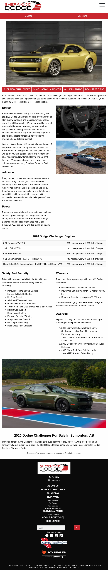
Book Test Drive (94, 89)
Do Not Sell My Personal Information (82, 565)
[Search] (77, 527)
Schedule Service (53, 514)
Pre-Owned (53, 503)
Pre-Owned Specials (53, 508)
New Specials (53, 505)
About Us (53, 486)
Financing (53, 493)
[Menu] (102, 5)
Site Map (57, 565)
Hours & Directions (53, 489)
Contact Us (12, 565)
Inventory (53, 497)
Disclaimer (53, 521)
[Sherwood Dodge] (23, 6)
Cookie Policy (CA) (53, 517)
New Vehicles (53, 500)
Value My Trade (73, 89)
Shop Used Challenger (47, 89)
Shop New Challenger (17, 89)
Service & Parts (53, 511)
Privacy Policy (43, 565)
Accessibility (27, 565)
